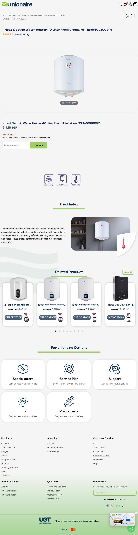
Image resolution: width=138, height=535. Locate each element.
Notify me (38, 145)
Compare (133, 16)
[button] (5, 305)
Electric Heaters (24, 15)
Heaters (12, 15)
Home (5, 15)
